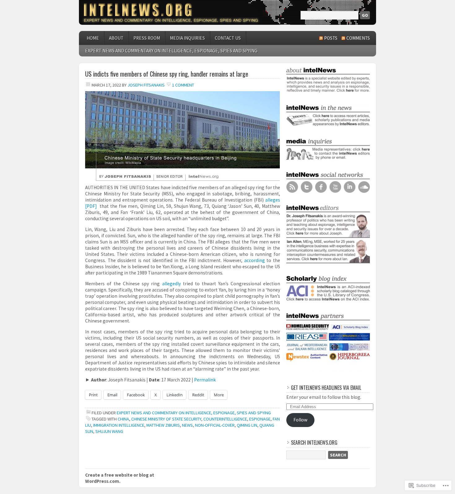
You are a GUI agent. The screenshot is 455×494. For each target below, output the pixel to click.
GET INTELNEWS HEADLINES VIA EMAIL (326, 387)
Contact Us (228, 38)
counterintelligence (225, 419)
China (123, 419)
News (187, 425)
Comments (358, 38)
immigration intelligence (118, 425)
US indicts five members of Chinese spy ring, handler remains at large (166, 73)
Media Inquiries (187, 38)
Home (93, 38)
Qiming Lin (247, 425)
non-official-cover (215, 425)
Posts (330, 38)
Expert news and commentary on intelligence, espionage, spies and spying (171, 51)
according (254, 260)
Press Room (146, 38)
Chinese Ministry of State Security (166, 419)
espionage (260, 419)
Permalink (205, 380)
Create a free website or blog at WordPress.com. (119, 478)
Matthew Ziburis (163, 425)
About (116, 38)
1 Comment (183, 85)
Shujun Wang (109, 431)
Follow (300, 420)
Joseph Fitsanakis (146, 85)
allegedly (171, 284)
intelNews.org (227, 12)
